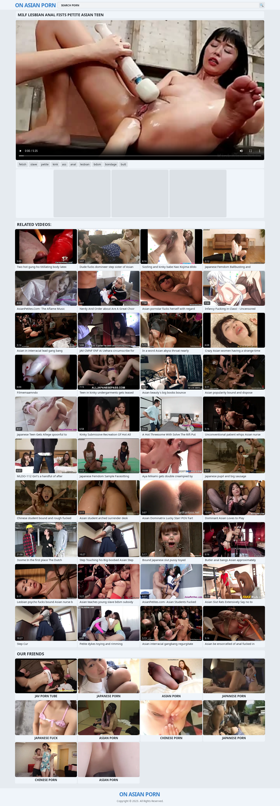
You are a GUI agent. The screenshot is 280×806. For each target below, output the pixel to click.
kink (55, 164)
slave (33, 164)
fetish (22, 164)
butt (123, 164)
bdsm (97, 164)
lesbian (85, 164)
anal (73, 164)
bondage (111, 164)
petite (45, 164)
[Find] (261, 5)
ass (64, 164)
